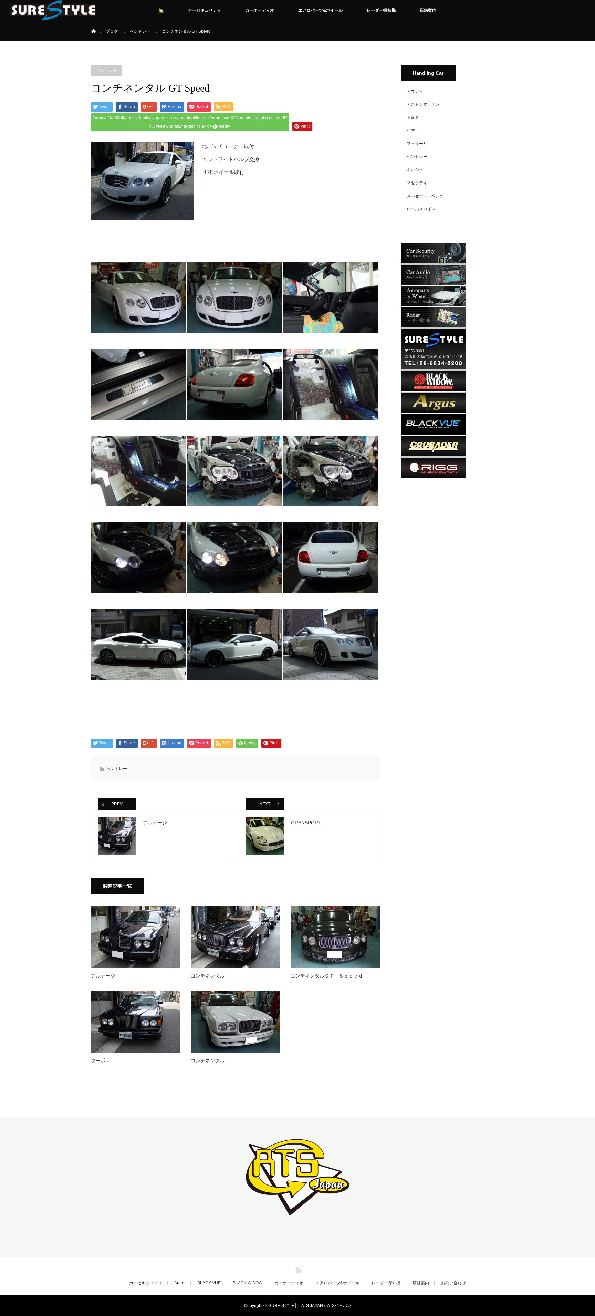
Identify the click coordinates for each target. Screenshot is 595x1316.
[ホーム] (93, 23)
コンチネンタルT (209, 976)
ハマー (413, 130)
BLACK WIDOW (247, 1283)
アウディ (415, 91)
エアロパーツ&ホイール (320, 10)
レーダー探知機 (381, 10)
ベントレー (106, 70)
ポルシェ (415, 169)
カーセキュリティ (204, 10)
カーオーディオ (259, 10)
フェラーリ (417, 143)
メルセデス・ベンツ (425, 196)
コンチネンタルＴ (210, 1060)
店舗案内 (428, 10)
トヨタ (413, 117)
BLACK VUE (209, 1283)
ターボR (100, 1060)
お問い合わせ (453, 1283)
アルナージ (103, 976)
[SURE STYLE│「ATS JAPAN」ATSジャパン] (297, 1210)
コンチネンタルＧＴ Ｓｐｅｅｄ (327, 976)
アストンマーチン (423, 104)
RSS (297, 1269)
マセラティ (417, 182)
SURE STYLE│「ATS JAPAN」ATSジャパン (310, 1305)
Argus (179, 1283)
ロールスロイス (421, 209)
